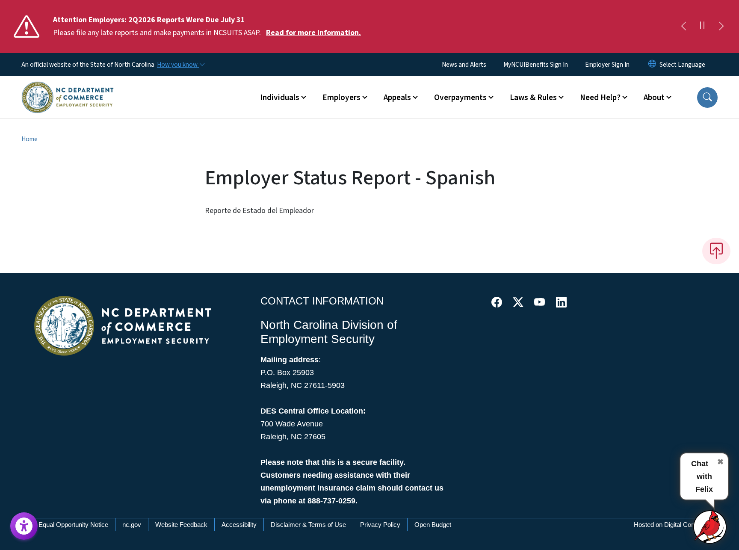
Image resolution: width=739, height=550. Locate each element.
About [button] (654, 97)
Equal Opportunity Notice (73, 524)
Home (29, 139)
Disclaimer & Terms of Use (308, 524)
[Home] (67, 88)
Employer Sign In (607, 64)
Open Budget (432, 524)
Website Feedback (181, 524)
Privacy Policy (380, 524)
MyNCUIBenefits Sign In (535, 64)
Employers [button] (341, 97)
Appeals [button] (397, 97)
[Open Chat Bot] (710, 526)
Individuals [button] (279, 97)
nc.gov (131, 524)
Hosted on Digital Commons (673, 524)
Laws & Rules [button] (533, 97)
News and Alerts (464, 64)
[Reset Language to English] (652, 64)
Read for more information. (313, 32)
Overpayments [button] (460, 97)
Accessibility (239, 524)
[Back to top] (716, 251)
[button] (707, 97)
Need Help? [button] (600, 97)
